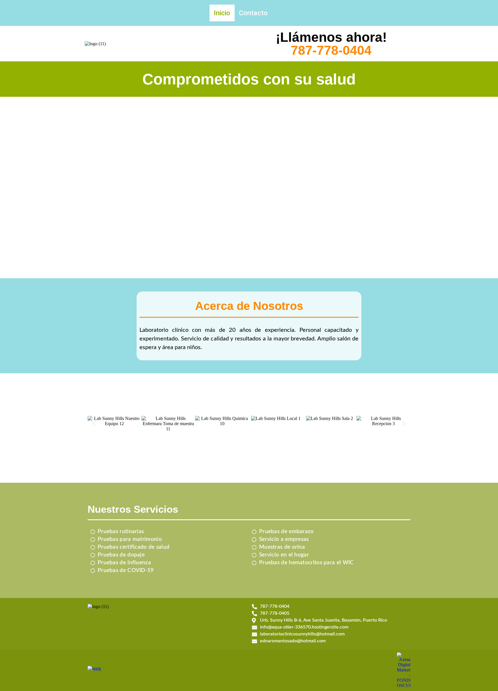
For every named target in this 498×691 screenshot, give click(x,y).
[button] (94, 423)
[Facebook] (404, 12)
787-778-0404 (331, 50)
